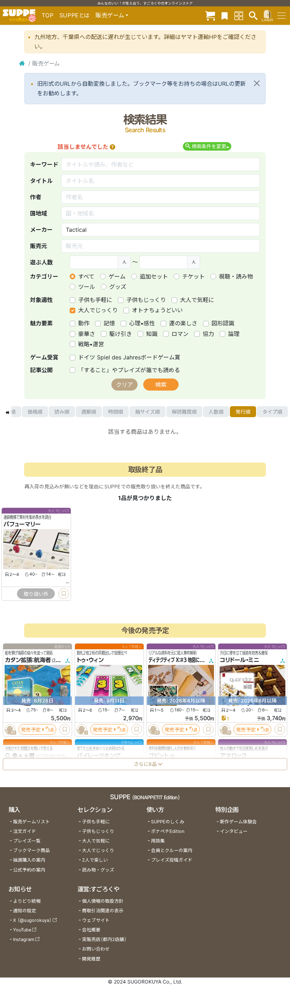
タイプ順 (272, 412)
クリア (124, 384)
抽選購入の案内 (29, 860)
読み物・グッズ (98, 870)
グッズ (117, 286)
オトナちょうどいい (157, 310)
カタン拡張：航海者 (28, 660)
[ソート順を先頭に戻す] (7, 412)
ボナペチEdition (167, 831)
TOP (48, 15)
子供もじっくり (146, 299)
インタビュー (234, 831)
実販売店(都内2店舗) (104, 939)
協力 (208, 333)
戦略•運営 (91, 344)
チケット (193, 276)
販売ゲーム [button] (109, 15)
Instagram (23, 939)
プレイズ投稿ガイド (171, 860)
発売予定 (31, 729)
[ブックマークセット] (224, 15)
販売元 (38, 246)
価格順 (35, 412)
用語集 (158, 841)
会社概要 (91, 929)
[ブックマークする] (63, 593)
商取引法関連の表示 (102, 910)
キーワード (44, 164)
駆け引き (120, 333)
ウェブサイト (96, 920)
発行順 (243, 412)
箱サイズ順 (147, 412)
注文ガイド (24, 831)
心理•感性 (142, 323)
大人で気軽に (197, 299)
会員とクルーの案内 (171, 850)
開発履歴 (91, 959)
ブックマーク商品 (31, 850)
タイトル (41, 180)
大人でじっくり (98, 310)
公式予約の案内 (29, 870)
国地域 (38, 213)
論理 (233, 333)
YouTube (22, 929)
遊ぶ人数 (41, 262)
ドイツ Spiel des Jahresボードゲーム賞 (129, 357)
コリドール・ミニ (239, 660)
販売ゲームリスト (31, 821)
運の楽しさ (183, 323)
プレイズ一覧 (27, 841)
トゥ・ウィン (90, 660)
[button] (112, 146)
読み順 (61, 412)
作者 (35, 197)
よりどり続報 (27, 901)
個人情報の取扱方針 (102, 901)
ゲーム (117, 276)
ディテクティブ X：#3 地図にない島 (180, 660)
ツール (86, 286)
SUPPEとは (74, 15)
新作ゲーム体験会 (238, 821)
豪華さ (86, 333)
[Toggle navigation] (281, 16)
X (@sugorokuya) (32, 920)
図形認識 (222, 323)
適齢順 (88, 412)
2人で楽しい (95, 860)
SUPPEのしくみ (167, 821)
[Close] (256, 83)
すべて (86, 276)
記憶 (109, 323)
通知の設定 (24, 910)
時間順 (115, 412)
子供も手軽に (95, 299)
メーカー (41, 229)
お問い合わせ (96, 949)
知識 (151, 333)
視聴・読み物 (236, 276)
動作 (83, 323)
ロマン (180, 333)
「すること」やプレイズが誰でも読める (129, 370)
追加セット (154, 276)
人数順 (216, 412)
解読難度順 (184, 412)
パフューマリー (22, 524)
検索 (161, 384)
